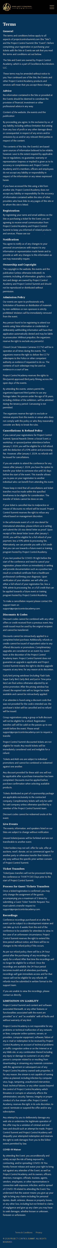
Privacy (39, 1232)
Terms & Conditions (23, 1232)
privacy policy (37, 233)
